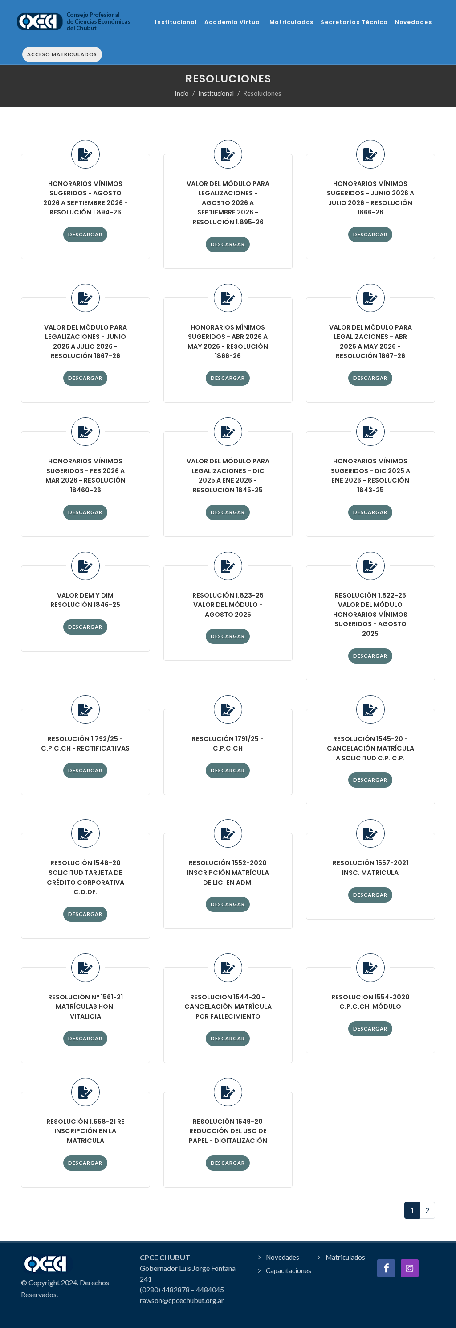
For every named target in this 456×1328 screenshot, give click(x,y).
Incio (182, 93)
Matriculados (345, 1257)
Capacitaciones (288, 1270)
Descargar (85, 234)
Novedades (282, 1257)
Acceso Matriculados (62, 54)
